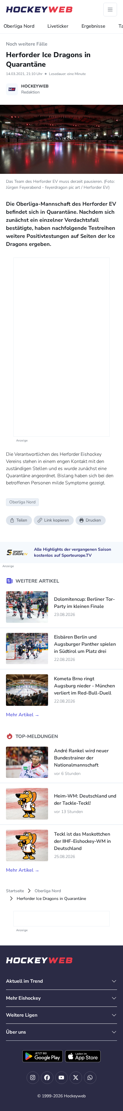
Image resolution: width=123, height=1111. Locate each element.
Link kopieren (56, 520)
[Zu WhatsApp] (90, 1078)
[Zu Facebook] (47, 1078)
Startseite (15, 891)
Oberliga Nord (19, 26)
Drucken (93, 520)
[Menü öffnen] (110, 9)
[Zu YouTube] (61, 1078)
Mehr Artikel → (22, 714)
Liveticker (57, 26)
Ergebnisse (93, 26)
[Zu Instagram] (33, 1078)
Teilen (21, 520)
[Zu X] (76, 1078)
